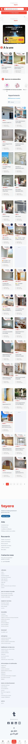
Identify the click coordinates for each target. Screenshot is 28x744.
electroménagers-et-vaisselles (7, 595)
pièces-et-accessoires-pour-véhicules (8, 585)
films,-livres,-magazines (5, 692)
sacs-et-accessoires (5, 656)
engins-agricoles (4, 579)
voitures (2, 573)
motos (2, 572)
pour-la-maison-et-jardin (8, 591)
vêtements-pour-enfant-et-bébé (7, 659)
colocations (3, 614)
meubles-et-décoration (5, 597)
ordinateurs (3, 667)
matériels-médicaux (5, 639)
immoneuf (4, 630)
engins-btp (3, 582)
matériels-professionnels (6, 638)
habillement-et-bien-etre (8, 647)
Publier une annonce (5, 539)
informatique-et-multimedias (9, 663)
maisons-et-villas (4, 615)
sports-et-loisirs (4, 686)
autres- (2, 703)
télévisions (3, 672)
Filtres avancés (4, 543)
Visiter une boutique (5, 541)
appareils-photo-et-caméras (6, 670)
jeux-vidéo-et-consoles (5, 677)
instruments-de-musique (6, 695)
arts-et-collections (4, 688)
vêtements (3, 654)
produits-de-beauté (5, 652)
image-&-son (3, 665)
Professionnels (4, 527)
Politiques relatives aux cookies (8, 531)
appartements (4, 620)
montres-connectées (5, 668)
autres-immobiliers (5, 624)
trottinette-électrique (5, 685)
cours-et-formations (5, 604)
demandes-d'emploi (5, 603)
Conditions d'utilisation (6, 529)
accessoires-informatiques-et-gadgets (8, 675)
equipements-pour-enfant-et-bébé (7, 649)
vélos (2, 693)
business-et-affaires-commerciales (8, 641)
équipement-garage (5, 575)
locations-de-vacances (5, 619)
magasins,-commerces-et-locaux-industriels (9, 617)
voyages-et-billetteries (5, 697)
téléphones (3, 674)
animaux (2, 690)
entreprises (4, 636)
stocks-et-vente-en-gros (6, 643)
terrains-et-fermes (4, 626)
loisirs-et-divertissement (8, 683)
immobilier (4, 612)
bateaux (2, 584)
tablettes (3, 679)
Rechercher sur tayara (6, 545)
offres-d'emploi (4, 606)
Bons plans (3, 549)
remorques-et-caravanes (6, 577)
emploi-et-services (6, 601)
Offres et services (5, 547)
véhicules (3, 570)
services (2, 608)
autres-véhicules (4, 580)
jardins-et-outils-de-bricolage (6, 593)
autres (3, 701)
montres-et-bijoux (4, 650)
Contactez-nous (4, 525)
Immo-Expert (5, 516)
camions (2, 587)
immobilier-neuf (4, 632)
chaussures (3, 657)
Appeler (21, 39)
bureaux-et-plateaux (5, 622)
